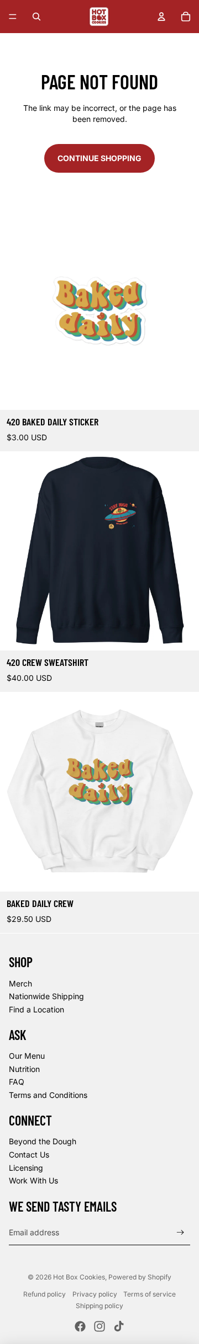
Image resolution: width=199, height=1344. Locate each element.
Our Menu (27, 1055)
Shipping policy (99, 1306)
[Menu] (12, 16)
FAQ (16, 1081)
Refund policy (44, 1294)
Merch (20, 983)
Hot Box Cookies (79, 1277)
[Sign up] (180, 1232)
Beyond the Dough (42, 1141)
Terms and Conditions (48, 1095)
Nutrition (24, 1069)
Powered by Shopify (139, 1277)
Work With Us (33, 1180)
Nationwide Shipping (46, 996)
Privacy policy (94, 1294)
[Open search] (36, 16)
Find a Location (36, 1009)
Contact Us (29, 1154)
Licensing (26, 1167)
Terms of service (149, 1294)
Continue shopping (99, 158)
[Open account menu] (161, 16)
